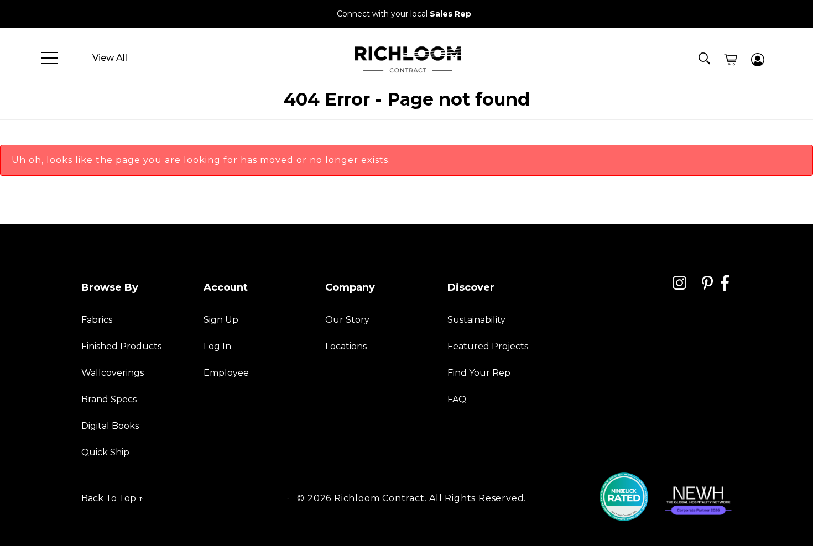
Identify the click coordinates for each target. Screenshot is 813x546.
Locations (346, 346)
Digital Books (110, 426)
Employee (226, 373)
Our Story (347, 319)
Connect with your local (404, 14)
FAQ (456, 399)
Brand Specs (109, 399)
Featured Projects (487, 346)
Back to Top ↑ (112, 498)
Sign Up (221, 319)
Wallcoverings (112, 373)
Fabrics (96, 319)
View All (109, 58)
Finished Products (121, 346)
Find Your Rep (478, 373)
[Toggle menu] (49, 58)
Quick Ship (105, 452)
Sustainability (476, 319)
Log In (217, 346)
